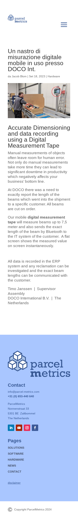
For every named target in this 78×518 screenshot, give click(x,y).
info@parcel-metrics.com (23, 391)
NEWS (12, 465)
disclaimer (14, 482)
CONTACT (14, 471)
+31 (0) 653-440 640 (21, 396)
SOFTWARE (16, 453)
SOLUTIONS (16, 447)
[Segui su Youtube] (19, 428)
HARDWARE (16, 459)
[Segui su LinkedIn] (11, 428)
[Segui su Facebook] (35, 428)
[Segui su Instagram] (27, 428)
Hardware (54, 76)
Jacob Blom (19, 76)
